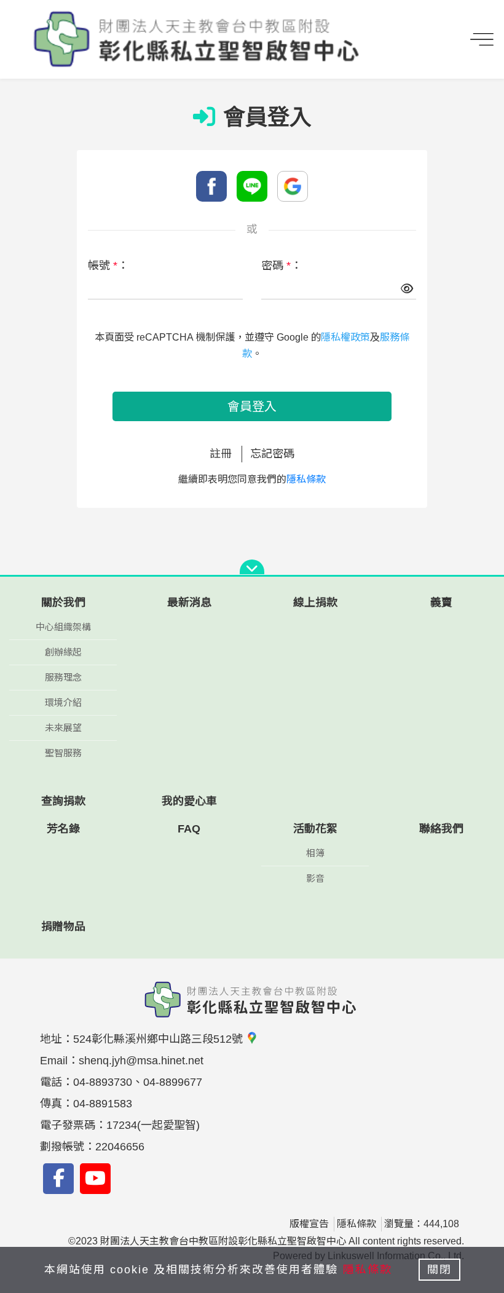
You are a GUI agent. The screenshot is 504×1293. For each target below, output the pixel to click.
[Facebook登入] (211, 186)
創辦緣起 (63, 652)
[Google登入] (292, 186)
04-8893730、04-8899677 (137, 1082)
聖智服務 (63, 753)
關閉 (439, 1269)
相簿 (315, 853)
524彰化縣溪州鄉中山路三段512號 (159, 1039)
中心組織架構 (63, 627)
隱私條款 (306, 479)
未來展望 (63, 727)
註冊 (221, 454)
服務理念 (63, 677)
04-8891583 (102, 1103)
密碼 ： (281, 265)
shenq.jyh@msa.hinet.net (141, 1060)
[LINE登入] (252, 186)
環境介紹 (63, 702)
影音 (315, 878)
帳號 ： (108, 265)
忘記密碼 (272, 454)
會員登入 (252, 406)
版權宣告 (309, 1224)
